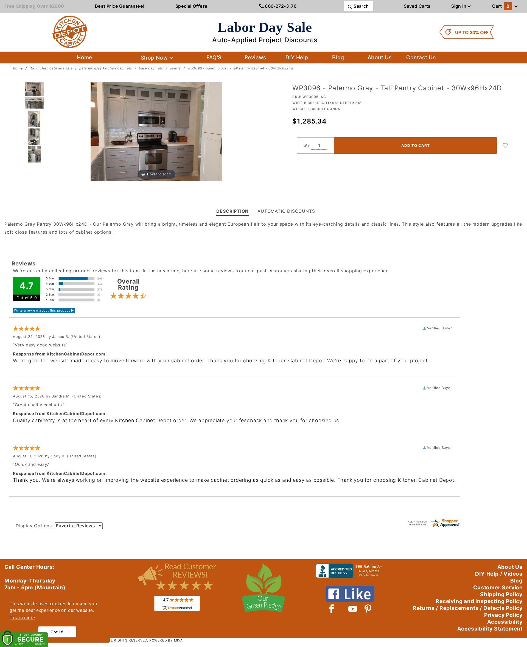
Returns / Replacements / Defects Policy (468, 608)
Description (232, 211)
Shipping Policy (501, 594)
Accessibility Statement (490, 628)
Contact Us (421, 57)
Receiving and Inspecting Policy (479, 601)
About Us (380, 57)
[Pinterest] (367, 608)
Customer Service (498, 587)
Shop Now (155, 57)
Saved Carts (417, 6)
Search (360, 6)
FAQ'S (213, 57)
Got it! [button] (57, 632)
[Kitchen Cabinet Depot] (70, 31)
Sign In (459, 6)
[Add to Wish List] (505, 145)
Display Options (34, 525)
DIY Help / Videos (499, 573)
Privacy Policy (503, 615)
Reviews (255, 57)
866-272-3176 (280, 6)
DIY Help (296, 57)
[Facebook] (331, 608)
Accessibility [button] (505, 621)
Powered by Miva (166, 640)
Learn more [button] (22, 617)
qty (307, 145)
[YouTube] (353, 608)
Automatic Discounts (286, 211)
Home (84, 57)
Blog (338, 57)
